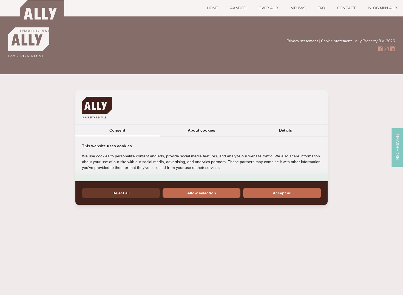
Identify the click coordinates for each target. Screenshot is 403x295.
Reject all (121, 193)
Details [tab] (285, 130)
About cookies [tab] (201, 130)
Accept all (282, 193)
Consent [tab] (117, 130)
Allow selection (201, 193)
